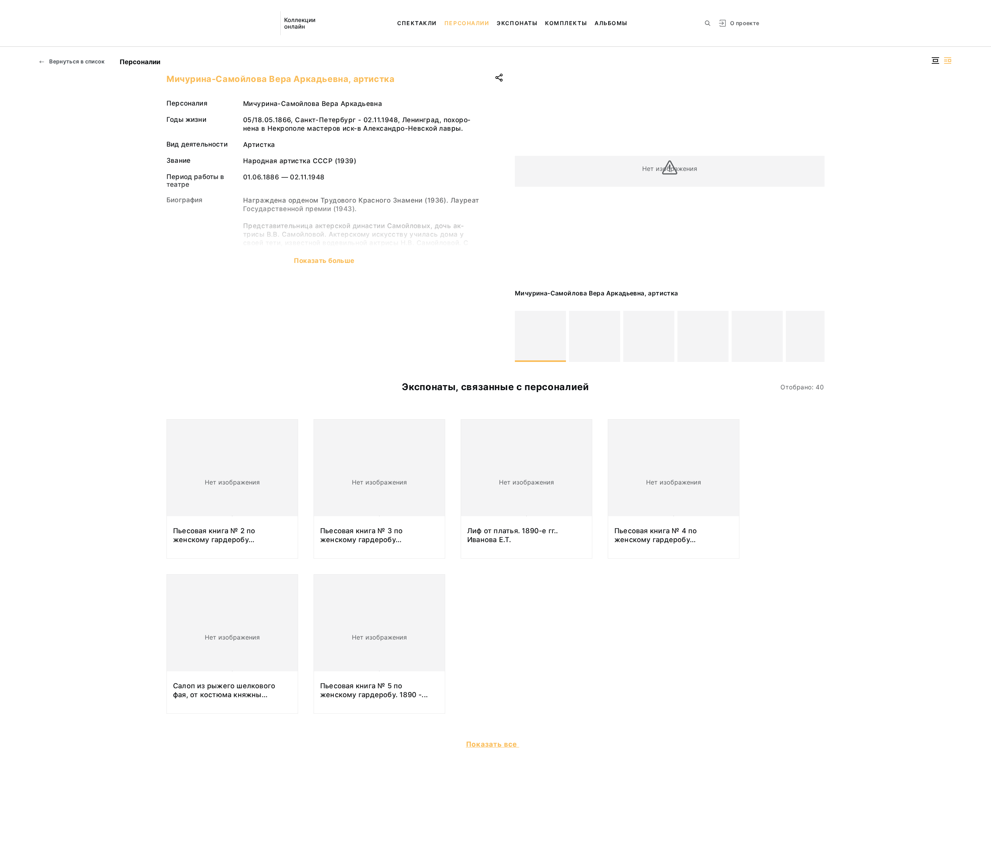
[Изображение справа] (947, 60)
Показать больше (324, 260)
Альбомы (611, 23)
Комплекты (566, 23)
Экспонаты (517, 23)
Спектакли (417, 23)
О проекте (744, 23)
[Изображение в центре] (935, 60)
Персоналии (466, 23)
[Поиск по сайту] (708, 23)
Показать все (493, 744)
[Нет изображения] (540, 336)
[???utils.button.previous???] (524, 336)
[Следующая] (815, 336)
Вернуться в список (76, 61)
